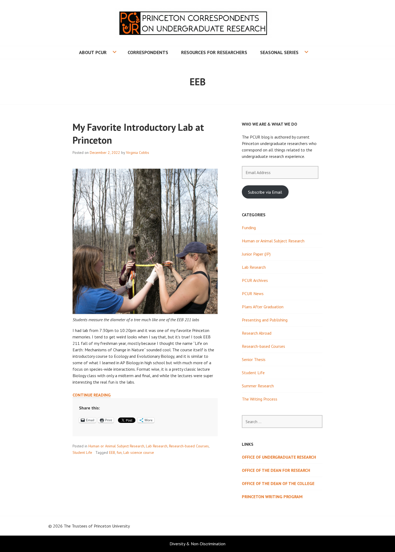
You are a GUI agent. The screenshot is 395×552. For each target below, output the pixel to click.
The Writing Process (259, 399)
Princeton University (112, 526)
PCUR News (253, 293)
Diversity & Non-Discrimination (197, 543)
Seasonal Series (279, 52)
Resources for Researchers (214, 52)
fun (119, 452)
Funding (249, 227)
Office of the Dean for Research (276, 470)
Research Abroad (256, 333)
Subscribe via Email (265, 192)
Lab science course (138, 452)
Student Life (82, 452)
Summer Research (258, 385)
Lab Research (156, 446)
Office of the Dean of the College (278, 483)
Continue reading (92, 395)
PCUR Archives (255, 280)
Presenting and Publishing (265, 320)
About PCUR (93, 52)
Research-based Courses (189, 446)
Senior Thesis (253, 359)
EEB (112, 452)
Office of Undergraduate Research (279, 457)
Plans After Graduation (262, 306)
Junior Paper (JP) (256, 254)
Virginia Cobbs (137, 152)
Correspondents (148, 52)
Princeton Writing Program (272, 496)
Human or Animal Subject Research (116, 446)
